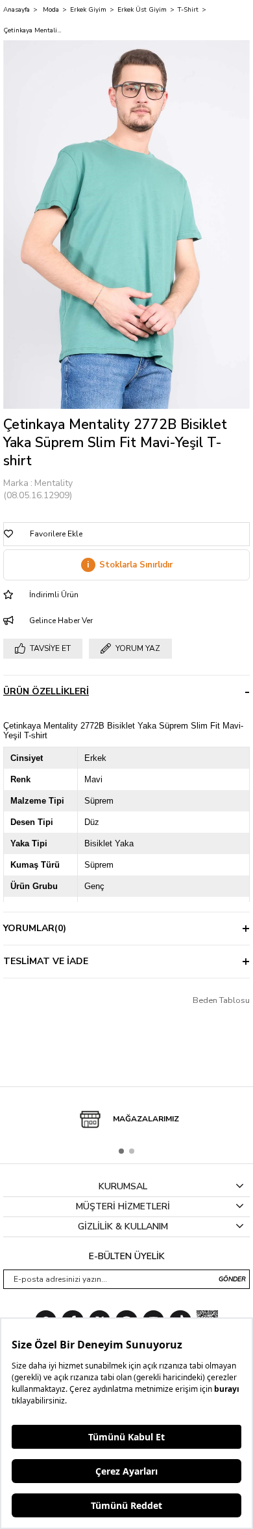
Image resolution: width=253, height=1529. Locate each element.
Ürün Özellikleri (46, 691)
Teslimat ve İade (45, 961)
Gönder (232, 1279)
